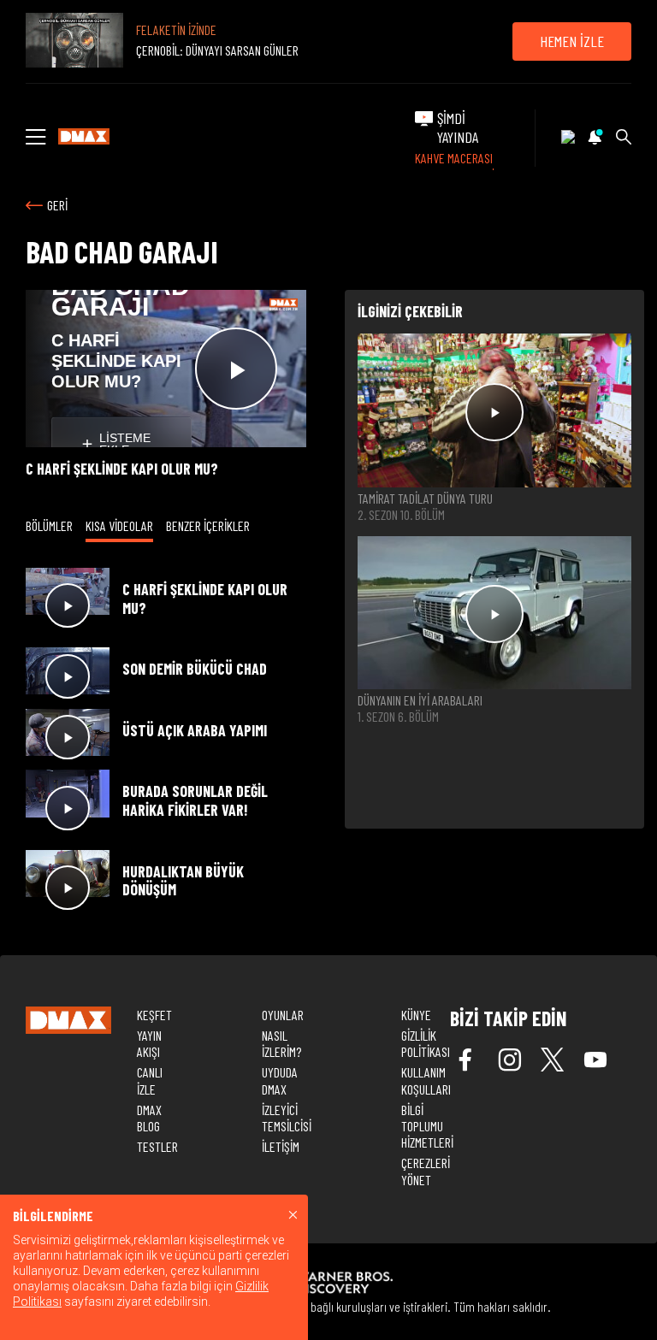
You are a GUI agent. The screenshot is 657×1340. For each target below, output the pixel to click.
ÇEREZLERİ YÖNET (425, 1170)
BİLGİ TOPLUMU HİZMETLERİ (427, 1125)
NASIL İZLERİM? (281, 1043)
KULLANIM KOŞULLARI (426, 1080)
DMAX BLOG (149, 1117)
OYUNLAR (283, 1014)
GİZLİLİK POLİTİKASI (425, 1043)
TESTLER (157, 1146)
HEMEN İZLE (572, 41)
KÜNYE (416, 1014)
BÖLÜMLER (49, 525)
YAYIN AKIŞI (149, 1043)
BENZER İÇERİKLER (208, 525)
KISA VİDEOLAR (119, 525)
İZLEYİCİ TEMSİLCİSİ (286, 1117)
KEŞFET (154, 1014)
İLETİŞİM (280, 1146)
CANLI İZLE (150, 1080)
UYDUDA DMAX (280, 1080)
